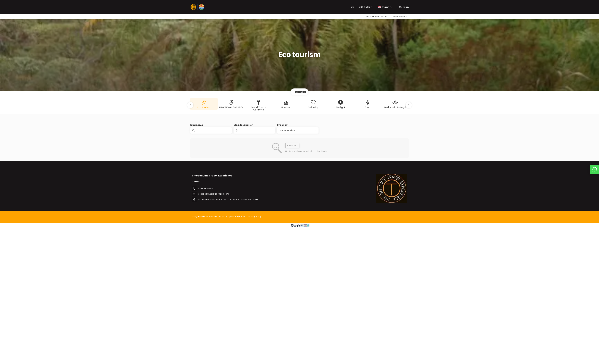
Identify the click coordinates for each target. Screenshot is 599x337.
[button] (190, 105)
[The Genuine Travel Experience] (391, 188)
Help (352, 7)
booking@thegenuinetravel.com (213, 194)
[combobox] (254, 130)
